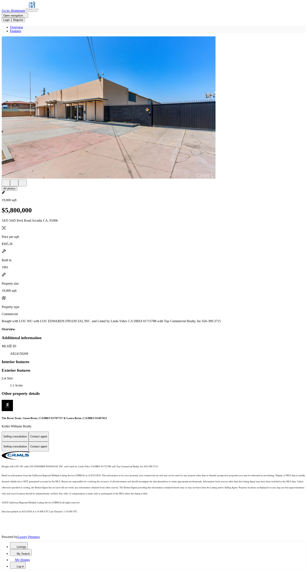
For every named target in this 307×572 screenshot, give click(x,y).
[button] (153, 107)
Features (15, 31)
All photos (9, 188)
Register (18, 19)
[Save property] (14, 182)
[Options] (6, 182)
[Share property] (22, 182)
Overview (16, 27)
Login (6, 19)
